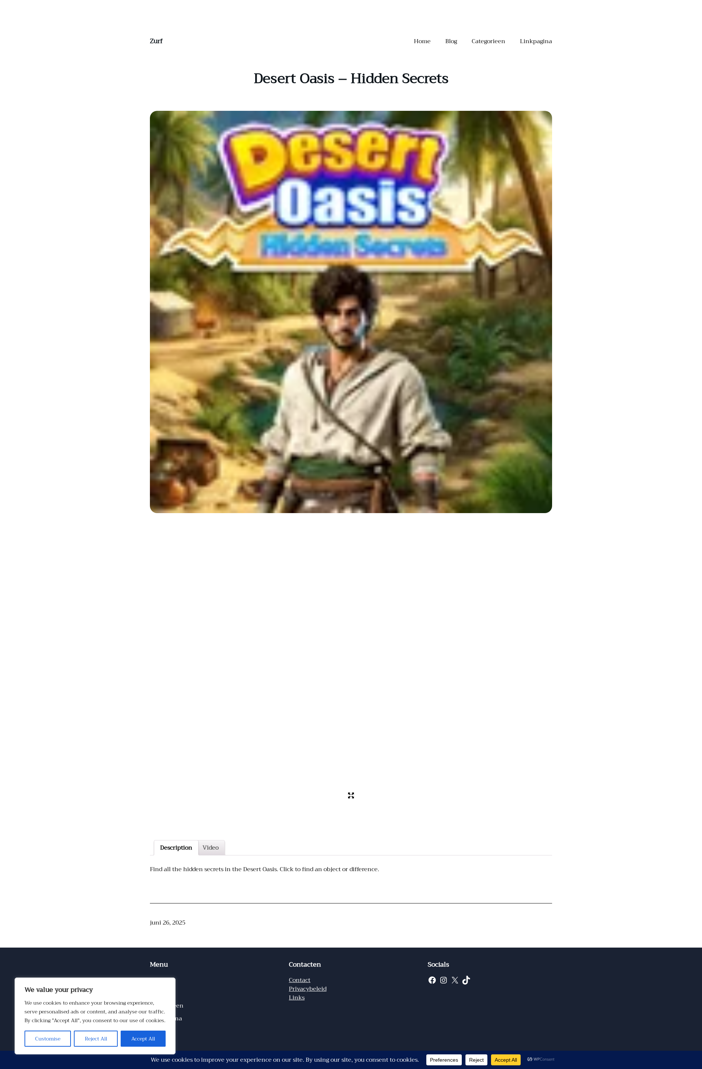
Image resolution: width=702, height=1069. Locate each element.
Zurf (156, 41)
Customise (47, 1038)
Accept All (143, 1038)
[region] (95, 1016)
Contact (299, 980)
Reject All (96, 1038)
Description (176, 848)
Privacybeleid (308, 989)
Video (211, 848)
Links (297, 998)
